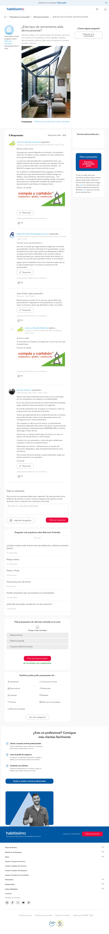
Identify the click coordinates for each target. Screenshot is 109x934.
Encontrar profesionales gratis (89, 164)
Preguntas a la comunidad (20, 17)
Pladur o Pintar (13, 571)
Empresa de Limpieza (12, 857)
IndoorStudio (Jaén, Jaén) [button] (27, 393)
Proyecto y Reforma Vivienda (21, 647)
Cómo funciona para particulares (16, 882)
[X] (18, 903)
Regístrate (8, 884)
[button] (9, 30)
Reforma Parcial (16, 635)
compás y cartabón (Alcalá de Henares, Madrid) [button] (35, 145)
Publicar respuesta (57, 520)
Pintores (8, 867)
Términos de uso (25, 915)
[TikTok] (29, 903)
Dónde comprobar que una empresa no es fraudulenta (30, 593)
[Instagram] (7, 903)
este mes (37, 538)
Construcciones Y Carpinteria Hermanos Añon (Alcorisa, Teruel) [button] (41, 237)
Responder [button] (26, 213)
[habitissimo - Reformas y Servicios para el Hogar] (14, 9)
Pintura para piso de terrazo (19, 582)
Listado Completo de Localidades (17, 875)
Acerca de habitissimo (12, 892)
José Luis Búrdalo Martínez (28, 142)
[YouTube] (23, 903)
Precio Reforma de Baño (13, 850)
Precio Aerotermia (11, 852)
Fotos (7, 864)
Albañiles (8, 872)
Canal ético (9, 894)
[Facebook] (12, 903)
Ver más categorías (37, 717)
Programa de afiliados (12, 896)
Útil (22, 223)
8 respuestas (11, 575)
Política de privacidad (43, 915)
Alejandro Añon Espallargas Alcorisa (33, 234)
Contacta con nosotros (12, 897)
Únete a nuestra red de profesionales (29, 781)
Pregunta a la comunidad (88, 35)
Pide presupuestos (92, 834)
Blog (6, 859)
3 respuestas (11, 609)
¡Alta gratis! (61, 3)
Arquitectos (9, 874)
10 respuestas (12, 553)
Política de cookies (62, 915)
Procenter (8, 866)
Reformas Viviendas (41, 17)
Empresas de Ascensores (13, 855)
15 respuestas (12, 597)
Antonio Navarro (24, 390)
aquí (81, 185)
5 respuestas (27, 122)
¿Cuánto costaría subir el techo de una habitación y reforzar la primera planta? (37, 547)
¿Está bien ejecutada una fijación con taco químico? (29, 604)
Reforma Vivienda (17, 641)
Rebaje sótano (13, 560)
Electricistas (9, 870)
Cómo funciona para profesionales (17, 887)
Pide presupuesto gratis (37, 658)
